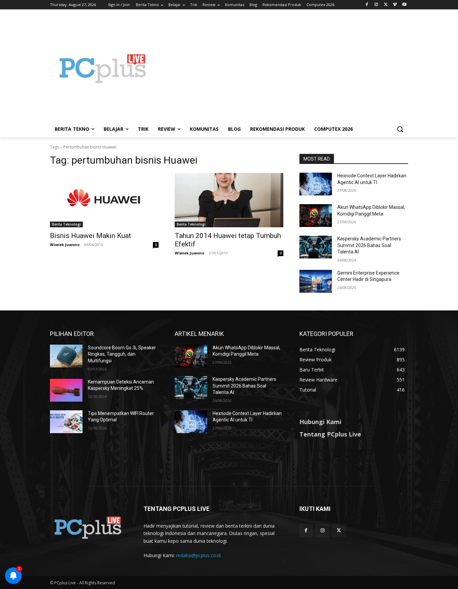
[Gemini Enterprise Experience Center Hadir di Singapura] (315, 281)
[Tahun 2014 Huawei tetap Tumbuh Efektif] (229, 200)
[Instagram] (376, 5)
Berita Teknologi (66, 224)
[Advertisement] (282, 68)
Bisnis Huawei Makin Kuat (90, 236)
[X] (386, 5)
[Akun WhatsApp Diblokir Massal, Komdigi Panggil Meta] (315, 215)
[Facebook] (367, 5)
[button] (400, 129)
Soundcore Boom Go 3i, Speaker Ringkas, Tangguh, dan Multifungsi (122, 354)
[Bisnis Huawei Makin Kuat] (104, 200)
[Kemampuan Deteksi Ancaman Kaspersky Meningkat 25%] (66, 390)
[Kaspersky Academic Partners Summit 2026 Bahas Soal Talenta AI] (315, 247)
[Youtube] (404, 5)
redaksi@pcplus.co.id (198, 555)
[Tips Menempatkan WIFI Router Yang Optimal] (66, 421)
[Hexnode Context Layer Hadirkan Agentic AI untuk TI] (315, 184)
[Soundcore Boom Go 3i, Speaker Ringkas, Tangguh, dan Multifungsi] (66, 356)
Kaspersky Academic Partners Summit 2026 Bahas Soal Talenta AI (369, 245)
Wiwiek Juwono (64, 244)
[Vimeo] (395, 5)
